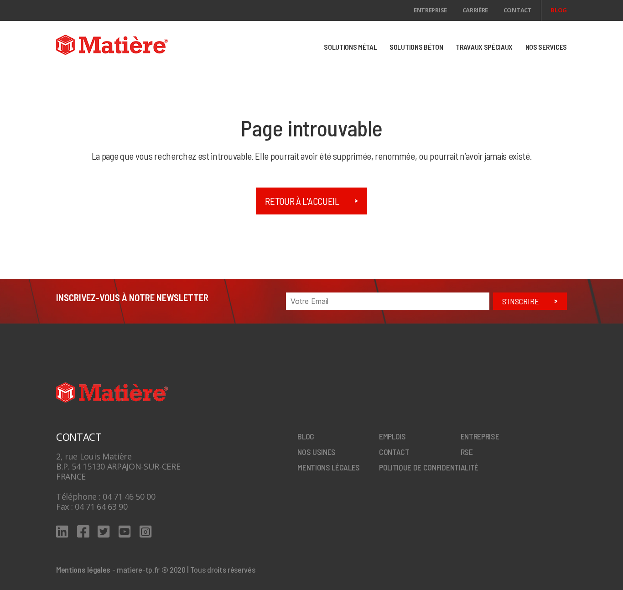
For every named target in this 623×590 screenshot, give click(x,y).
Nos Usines (316, 452)
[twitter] (104, 531)
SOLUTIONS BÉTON (416, 46)
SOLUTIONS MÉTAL (350, 46)
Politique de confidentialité (428, 467)
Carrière (475, 10)
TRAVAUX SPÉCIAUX (484, 46)
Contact (518, 10)
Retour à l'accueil (302, 201)
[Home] (136, 45)
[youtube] (125, 531)
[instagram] (146, 531)
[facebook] (83, 531)
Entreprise (430, 10)
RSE (467, 452)
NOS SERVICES (546, 46)
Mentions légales (328, 467)
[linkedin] (62, 531)
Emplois (392, 436)
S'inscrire (520, 301)
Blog (558, 10)
